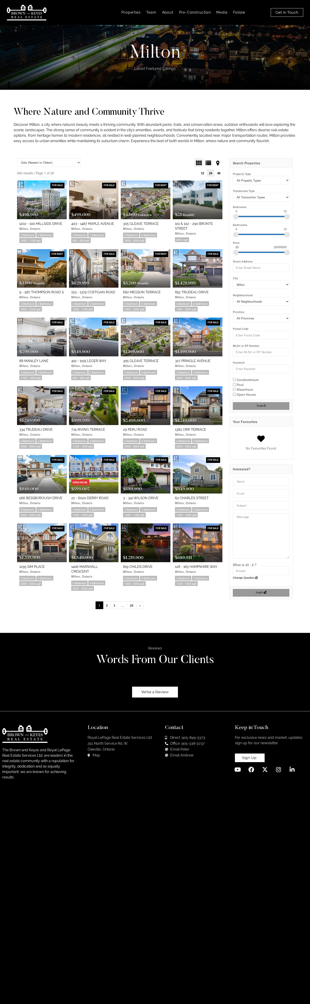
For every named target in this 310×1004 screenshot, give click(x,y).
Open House (246, 394)
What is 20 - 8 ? (245, 564)
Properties (130, 12)
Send (259, 592)
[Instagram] (278, 769)
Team (151, 12)
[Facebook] (251, 769)
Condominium (247, 379)
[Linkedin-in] (292, 769)
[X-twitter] (265, 769)
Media (221, 12)
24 (210, 173)
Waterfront (244, 389)
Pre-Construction (195, 12)
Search (261, 406)
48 (218, 173)
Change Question (244, 577)
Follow (239, 12)
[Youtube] (238, 769)
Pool (240, 384)
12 (202, 173)
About (167, 12)
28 (131, 605)
